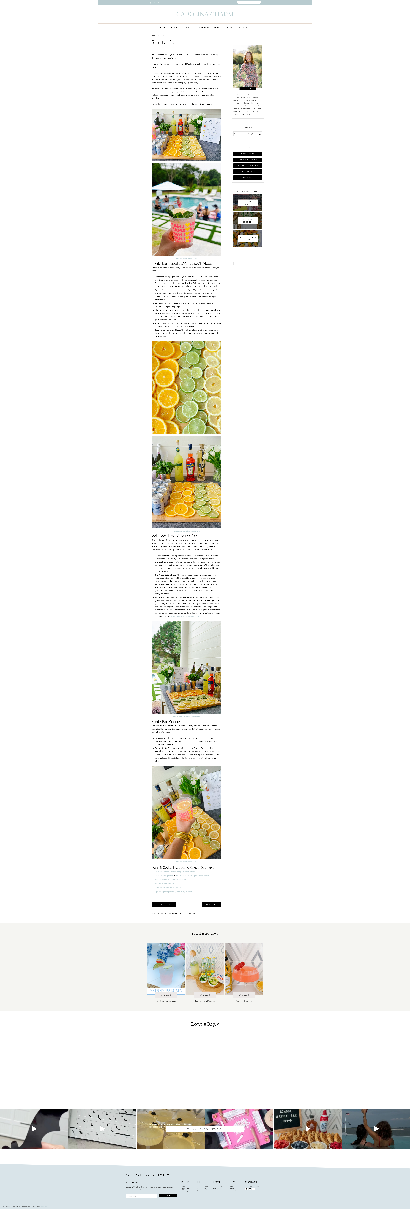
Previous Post (163, 904)
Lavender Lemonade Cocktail (168, 887)
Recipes (192, 913)
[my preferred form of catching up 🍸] (171, 1129)
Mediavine (44, 1206)
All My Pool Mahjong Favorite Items (186, 258)
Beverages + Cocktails (176, 913)
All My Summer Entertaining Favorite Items (186, 531)
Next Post (211, 904)
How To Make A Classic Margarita (170, 879)
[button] (247, 154)
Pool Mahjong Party (164, 875)
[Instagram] (150, 2)
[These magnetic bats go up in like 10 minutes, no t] (102, 1129)
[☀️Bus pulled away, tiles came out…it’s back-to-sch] (239, 1129)
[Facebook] (158, 2)
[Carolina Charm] (205, 14)
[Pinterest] (154, 2)
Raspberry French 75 (164, 883)
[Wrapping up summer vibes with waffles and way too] (308, 1129)
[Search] (260, 134)
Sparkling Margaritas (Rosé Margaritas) (173, 891)
